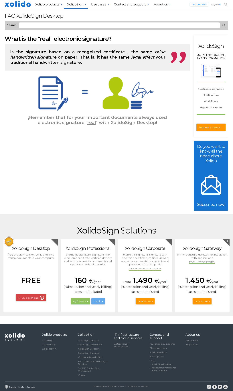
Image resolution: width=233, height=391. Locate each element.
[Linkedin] (209, 386)
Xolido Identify (49, 348)
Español (13, 387)
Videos (81, 375)
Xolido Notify (49, 344)
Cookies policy (132, 386)
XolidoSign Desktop (88, 340)
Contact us (144, 301)
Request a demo (209, 127)
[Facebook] (214, 386)
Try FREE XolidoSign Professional (89, 369)
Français (31, 387)
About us (161, 4)
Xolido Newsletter (159, 352)
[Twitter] (219, 386)
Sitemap (144, 386)
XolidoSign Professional (90, 344)
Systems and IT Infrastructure (121, 345)
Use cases (98, 4)
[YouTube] (225, 386)
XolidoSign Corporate (89, 348)
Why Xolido (191, 344)
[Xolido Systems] (15, 340)
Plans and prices (158, 348)
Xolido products (47, 4)
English (215, 4)
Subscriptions (157, 356)
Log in (97, 301)
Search (12, 25)
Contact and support (130, 4)
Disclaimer (111, 386)
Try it (79, 301)
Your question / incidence (162, 343)
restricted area (199, 4)
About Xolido (192, 340)
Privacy (121, 386)
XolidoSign (75, 4)
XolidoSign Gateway (88, 353)
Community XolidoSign (90, 357)
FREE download (28, 297)
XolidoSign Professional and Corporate (164, 369)
